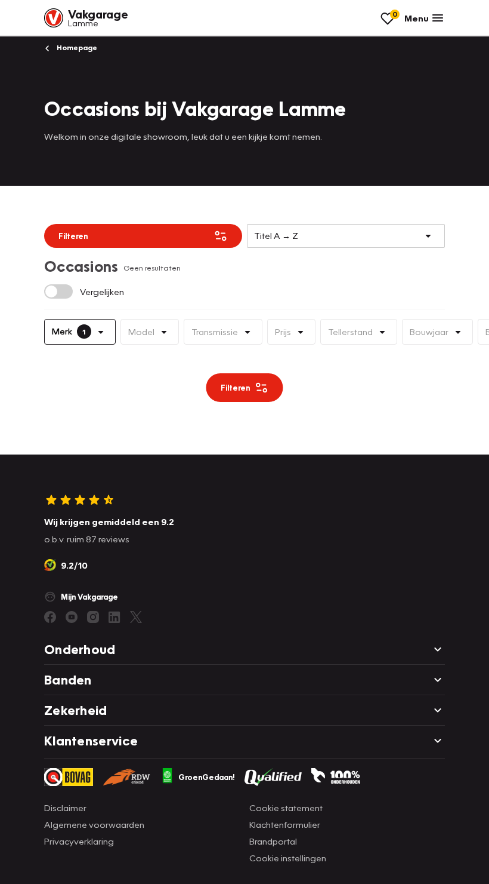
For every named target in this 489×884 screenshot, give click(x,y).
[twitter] (136, 617)
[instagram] (93, 617)
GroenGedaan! (206, 777)
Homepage (76, 47)
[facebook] (50, 617)
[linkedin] (114, 617)
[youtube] (72, 617)
